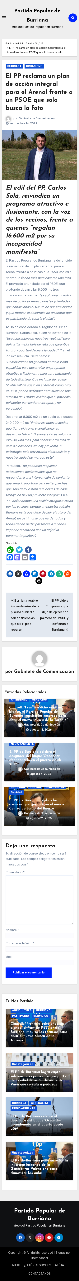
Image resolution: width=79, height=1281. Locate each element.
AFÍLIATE (61, 1265)
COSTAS (35, 787)
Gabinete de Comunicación (37, 118)
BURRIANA (14, 66)
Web (9, 957)
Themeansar (39, 1258)
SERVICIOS (39, 699)
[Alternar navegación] (4, 17)
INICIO (16, 1265)
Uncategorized (22, 1064)
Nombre (12, 930)
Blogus (60, 1252)
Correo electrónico (20, 943)
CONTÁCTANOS (39, 1273)
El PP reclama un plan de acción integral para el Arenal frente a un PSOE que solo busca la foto (39, 92)
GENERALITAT (54, 787)
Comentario (15, 872)
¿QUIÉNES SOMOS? (37, 1265)
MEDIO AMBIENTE (22, 744)
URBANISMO (34, 66)
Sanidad (16, 792)
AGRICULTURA (22, 1010)
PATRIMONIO (19, 699)
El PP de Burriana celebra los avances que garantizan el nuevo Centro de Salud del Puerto (36, 804)
